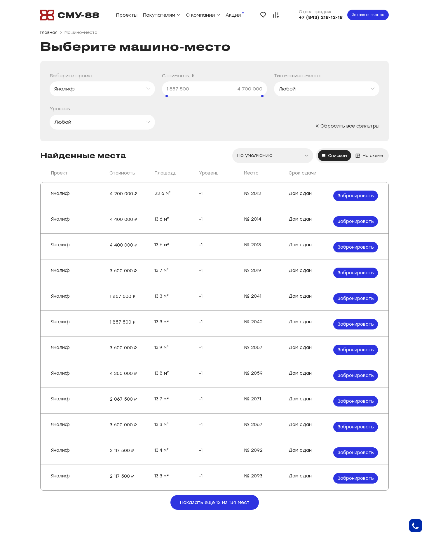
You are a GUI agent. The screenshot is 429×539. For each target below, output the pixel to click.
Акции (233, 15)
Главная (48, 32)
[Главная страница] (69, 15)
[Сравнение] (276, 15)
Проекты (126, 15)
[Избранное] (263, 15)
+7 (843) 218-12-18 (321, 17)
